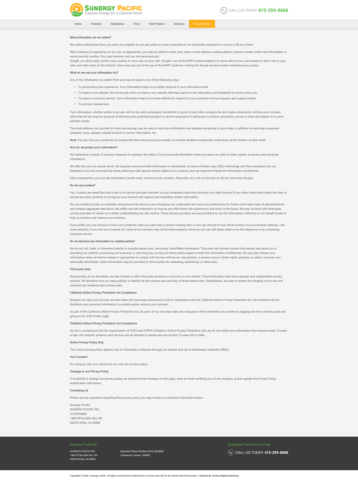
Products (96, 24)
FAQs (136, 24)
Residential (117, 24)
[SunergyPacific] (106, 15)
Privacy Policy (202, 24)
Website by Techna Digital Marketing (218, 475)
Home (78, 24)
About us (179, 24)
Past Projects (157, 24)
